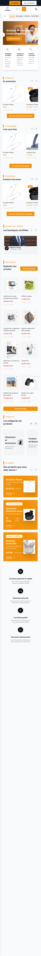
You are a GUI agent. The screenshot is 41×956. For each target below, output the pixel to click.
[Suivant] (38, 35)
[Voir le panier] (36, 9)
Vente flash (35, 16)
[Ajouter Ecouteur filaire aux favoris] (21, 89)
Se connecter (29, 3)
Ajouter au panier (13, 100)
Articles (27, 16)
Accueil (12, 16)
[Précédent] (3, 35)
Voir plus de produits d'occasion (20, 214)
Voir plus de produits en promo (20, 116)
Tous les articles (29, 269)
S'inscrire (15, 3)
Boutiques (19, 16)
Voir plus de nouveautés (20, 166)
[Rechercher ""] (24, 9)
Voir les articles (14, 39)
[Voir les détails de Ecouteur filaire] (21, 93)
